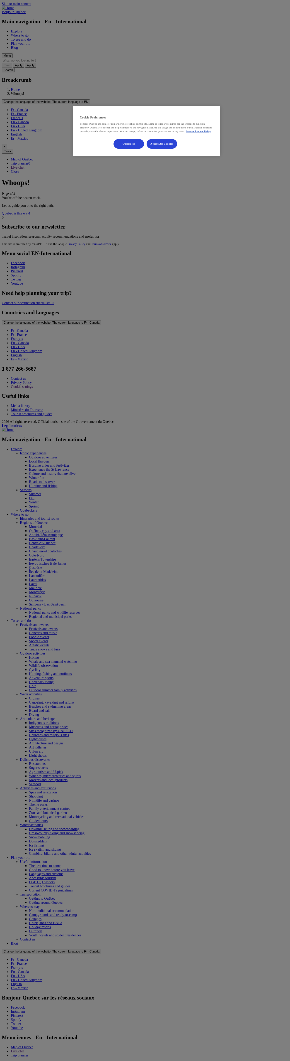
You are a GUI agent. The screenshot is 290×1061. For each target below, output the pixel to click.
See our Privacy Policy (198, 131)
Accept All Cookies (161, 143)
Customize (129, 143)
